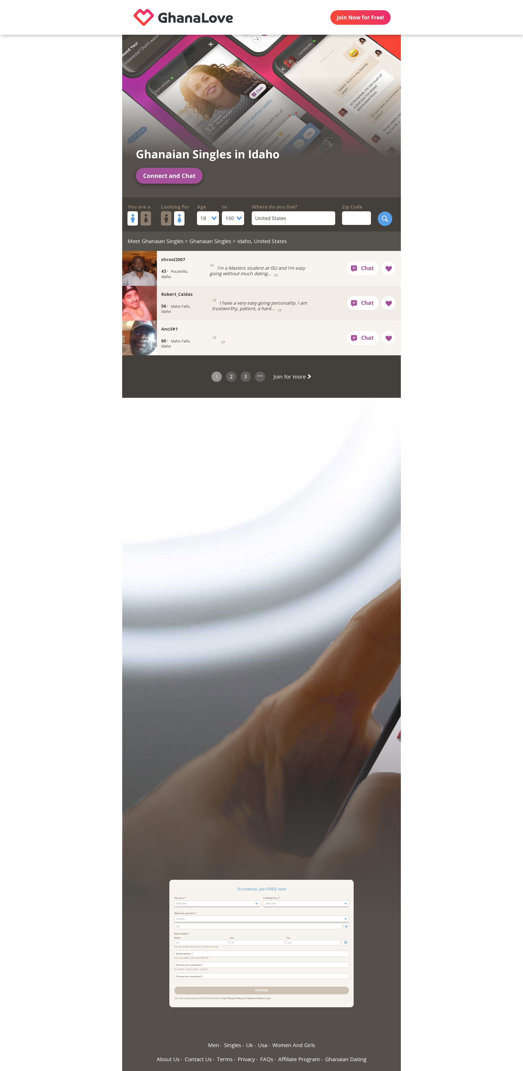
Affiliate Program (299, 1059)
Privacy (246, 1059)
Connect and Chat (169, 176)
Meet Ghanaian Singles (155, 241)
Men (213, 1045)
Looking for (175, 206)
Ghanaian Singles (210, 241)
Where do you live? (274, 206)
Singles (232, 1045)
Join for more (290, 376)
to (224, 206)
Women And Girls (293, 1045)
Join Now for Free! (360, 17)
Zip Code (352, 206)
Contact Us (198, 1059)
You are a (138, 206)
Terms (224, 1059)
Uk (249, 1045)
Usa (262, 1045)
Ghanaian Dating (346, 1059)
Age (201, 206)
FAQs (266, 1059)
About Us (168, 1059)
